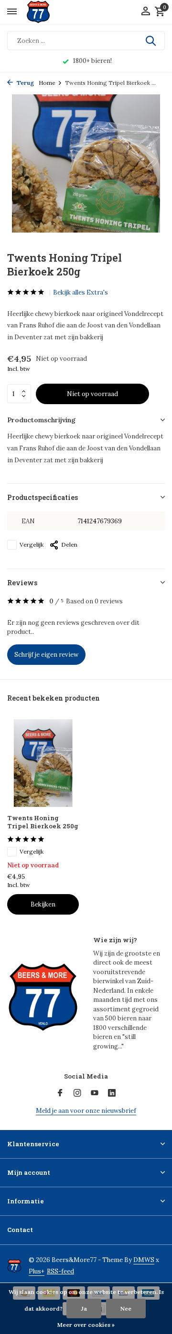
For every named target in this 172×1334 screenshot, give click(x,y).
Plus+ (36, 1271)
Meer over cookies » (86, 1324)
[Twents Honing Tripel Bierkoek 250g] (43, 763)
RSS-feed (60, 1271)
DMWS (143, 1260)
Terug (24, 82)
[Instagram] (77, 1093)
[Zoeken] (151, 40)
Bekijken (43, 904)
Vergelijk (31, 544)
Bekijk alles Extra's (80, 292)
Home (47, 82)
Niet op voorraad (92, 394)
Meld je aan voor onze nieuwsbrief (86, 1111)
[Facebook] (60, 1093)
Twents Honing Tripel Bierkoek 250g (42, 822)
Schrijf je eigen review (46, 655)
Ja (84, 1308)
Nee (125, 1308)
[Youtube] (94, 1093)
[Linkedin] (112, 1093)
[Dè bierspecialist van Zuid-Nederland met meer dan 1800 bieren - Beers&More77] (46, 12)
